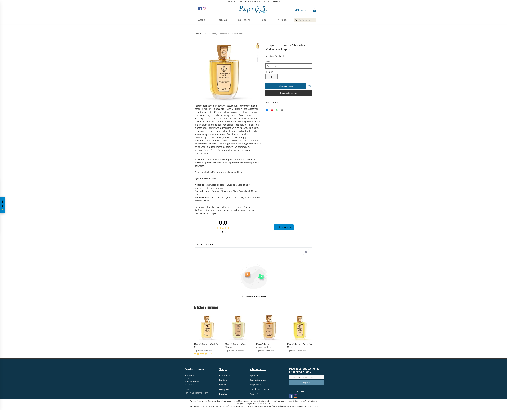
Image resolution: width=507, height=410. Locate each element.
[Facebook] (200, 8)
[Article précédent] (190, 327)
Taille (268, 61)
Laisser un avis (284, 227)
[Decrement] (267, 76)
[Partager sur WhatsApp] (277, 109)
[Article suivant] (316, 327)
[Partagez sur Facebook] (267, 109)
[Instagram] (204, 8)
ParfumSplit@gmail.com (196, 392)
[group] (253, 335)
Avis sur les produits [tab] (206, 244)
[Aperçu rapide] (207, 328)
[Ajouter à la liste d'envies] (309, 86)
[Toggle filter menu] (306, 252)
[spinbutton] (271, 76)
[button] (282, 20)
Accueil (198, 33)
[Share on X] (282, 109)
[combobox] (288, 66)
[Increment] (275, 76)
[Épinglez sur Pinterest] (272, 109)
